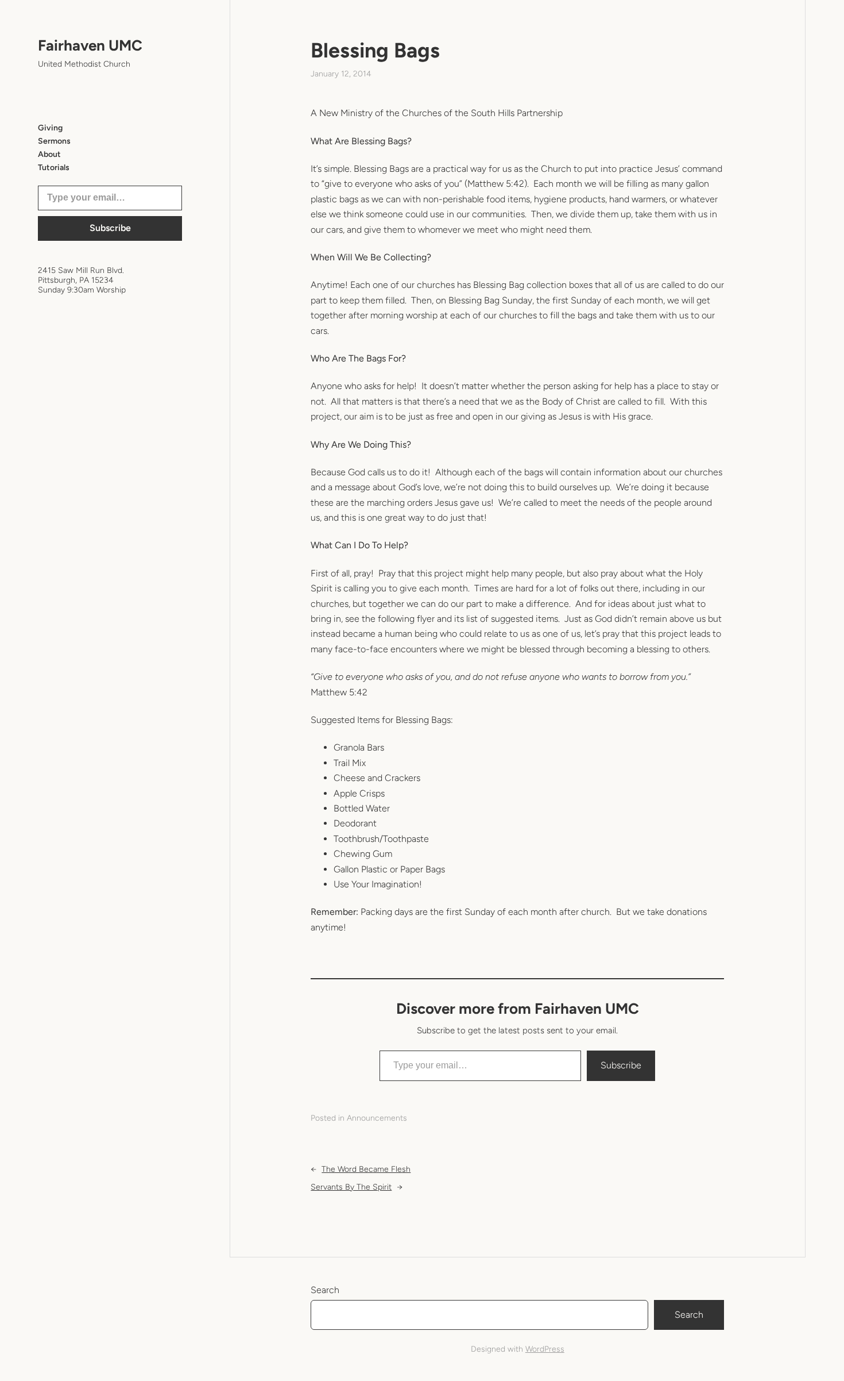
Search (325, 1289)
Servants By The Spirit (351, 1187)
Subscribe (110, 227)
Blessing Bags (375, 50)
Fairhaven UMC (90, 45)
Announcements (377, 1118)
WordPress (544, 1349)
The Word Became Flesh (366, 1169)
